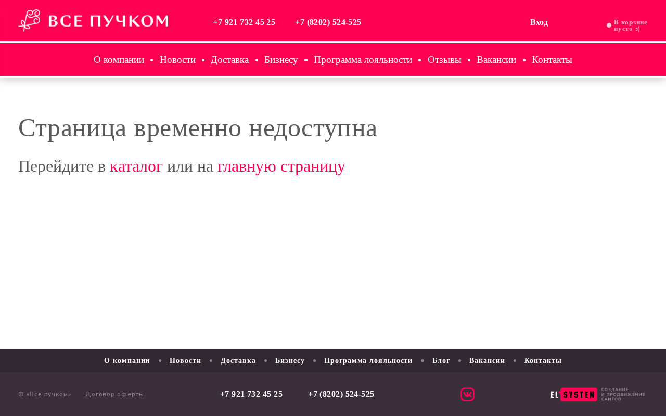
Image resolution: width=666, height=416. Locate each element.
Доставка (230, 59)
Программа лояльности (363, 59)
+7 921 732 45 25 (244, 22)
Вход (539, 22)
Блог (441, 360)
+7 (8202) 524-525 (328, 22)
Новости (178, 59)
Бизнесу (281, 59)
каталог (136, 166)
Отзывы (445, 59)
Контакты (552, 59)
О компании (119, 59)
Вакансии (496, 59)
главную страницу (281, 166)
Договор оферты (114, 394)
